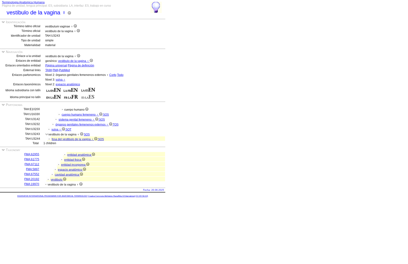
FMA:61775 (31, 159)
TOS (116, 124)
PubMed (64, 70)
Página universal (56, 65)
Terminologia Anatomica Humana (23, 2)
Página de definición (81, 65)
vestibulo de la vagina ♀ (74, 61)
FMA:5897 (32, 169)
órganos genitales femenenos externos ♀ (82, 124)
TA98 (48, 70)
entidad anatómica (79, 154)
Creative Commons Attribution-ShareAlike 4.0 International (111, 196)
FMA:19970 (31, 184)
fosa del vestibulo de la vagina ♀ (73, 139)
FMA (55, 70)
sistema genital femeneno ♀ (77, 119)
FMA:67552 (31, 174)
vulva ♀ (60, 79)
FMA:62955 (31, 154)
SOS (106, 114)
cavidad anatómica (67, 174)
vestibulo (57, 179)
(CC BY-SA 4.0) (141, 196)
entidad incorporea (73, 164)
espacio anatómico (68, 84)
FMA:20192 (31, 179)
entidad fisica (73, 159)
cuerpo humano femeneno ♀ (80, 114)
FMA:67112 (32, 164)
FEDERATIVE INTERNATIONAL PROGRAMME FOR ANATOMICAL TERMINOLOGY (52, 196)
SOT (68, 129)
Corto (112, 75)
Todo (120, 75)
